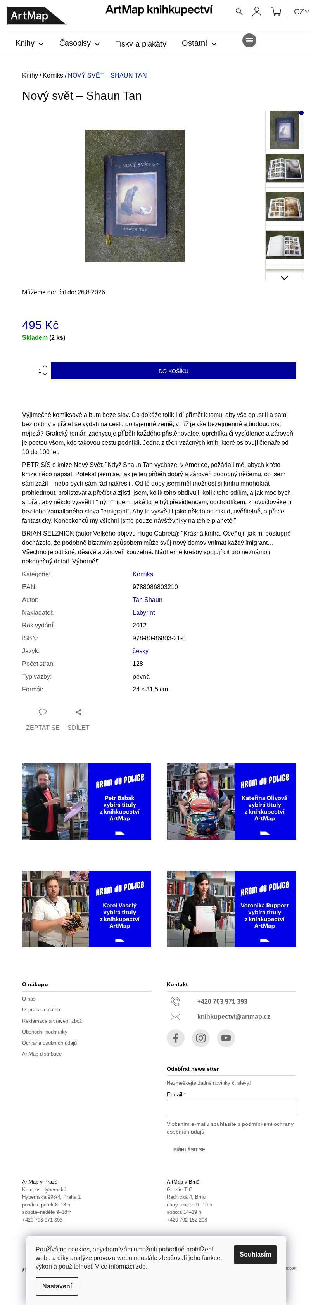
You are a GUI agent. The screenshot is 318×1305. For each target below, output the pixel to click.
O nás (29, 999)
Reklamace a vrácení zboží (53, 1021)
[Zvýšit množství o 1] (45, 367)
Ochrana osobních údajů (49, 1043)
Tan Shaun (147, 599)
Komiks (143, 574)
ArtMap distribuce (42, 1054)
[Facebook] (176, 1038)
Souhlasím (255, 1254)
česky (141, 651)
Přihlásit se (189, 1150)
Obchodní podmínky (44, 1032)
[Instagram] (201, 1038)
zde (141, 1266)
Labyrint (144, 612)
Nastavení (57, 1286)
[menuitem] (30, 43)
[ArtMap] (36, 16)
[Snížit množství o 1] (45, 375)
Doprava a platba (41, 1010)
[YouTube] (226, 1038)
